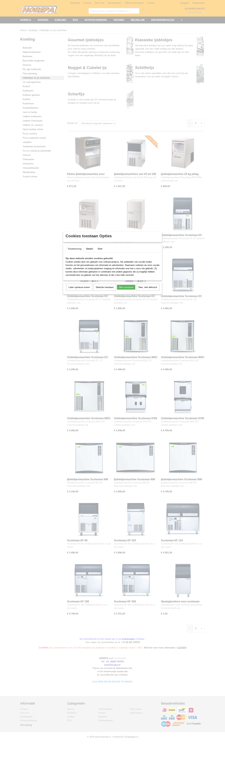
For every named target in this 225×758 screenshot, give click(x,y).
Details (89, 249)
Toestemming (75, 249)
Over (100, 249)
